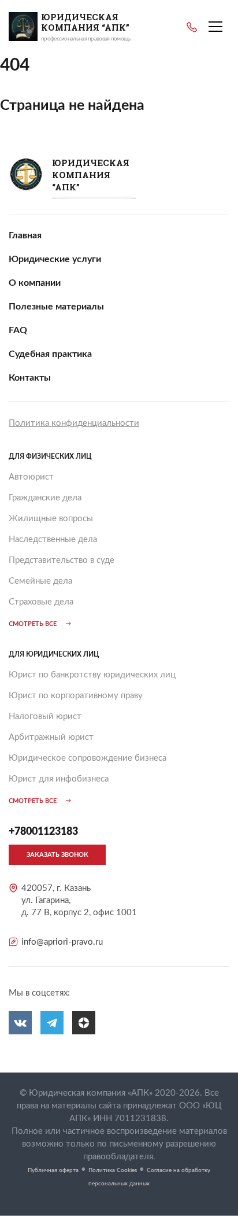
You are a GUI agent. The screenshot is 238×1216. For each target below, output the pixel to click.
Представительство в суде (61, 560)
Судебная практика (50, 354)
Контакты (30, 377)
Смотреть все (33, 624)
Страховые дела (41, 602)
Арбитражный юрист (51, 737)
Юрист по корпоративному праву (76, 695)
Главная (25, 235)
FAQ (18, 330)
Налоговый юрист (45, 716)
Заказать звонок (57, 855)
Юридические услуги (55, 259)
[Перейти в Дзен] (83, 1022)
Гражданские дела (45, 497)
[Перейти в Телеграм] (52, 1022)
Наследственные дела (53, 539)
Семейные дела (40, 581)
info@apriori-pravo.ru (62, 942)
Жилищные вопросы (51, 518)
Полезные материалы (56, 306)
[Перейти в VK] (20, 1022)
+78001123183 (191, 27)
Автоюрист (31, 477)
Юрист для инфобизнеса (59, 779)
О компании (35, 283)
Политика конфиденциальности (74, 423)
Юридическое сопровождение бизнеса (87, 758)
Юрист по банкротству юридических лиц (92, 674)
